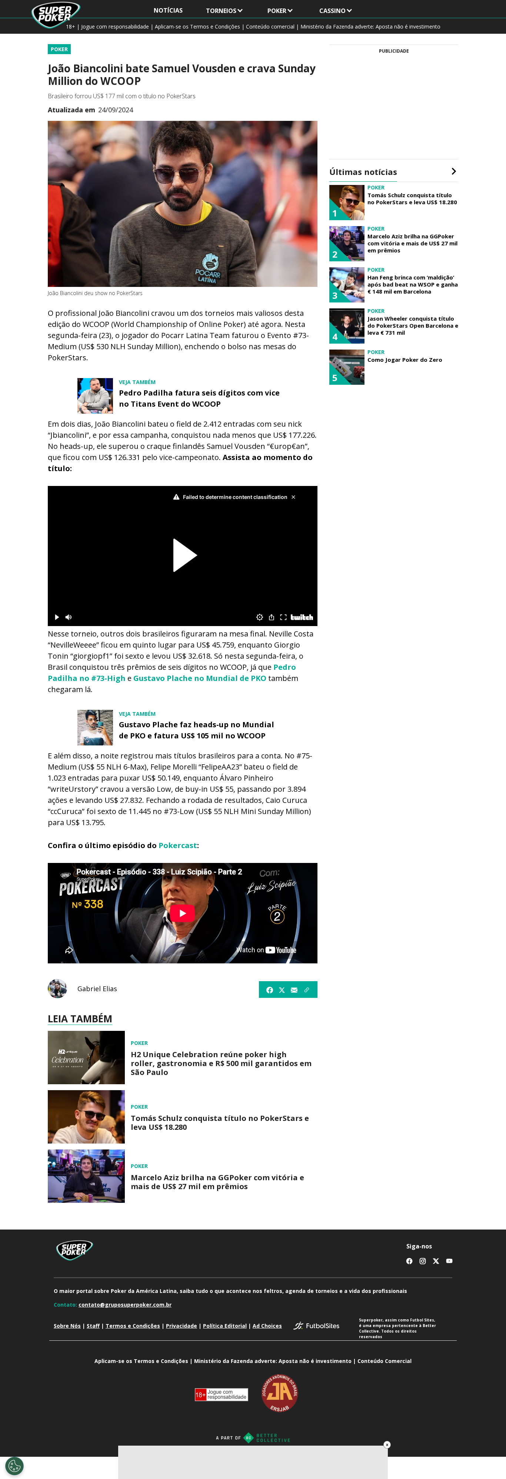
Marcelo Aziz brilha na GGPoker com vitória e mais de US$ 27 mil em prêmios (217, 1182)
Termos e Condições (133, 1325)
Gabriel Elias (97, 988)
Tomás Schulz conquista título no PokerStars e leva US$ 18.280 (220, 1123)
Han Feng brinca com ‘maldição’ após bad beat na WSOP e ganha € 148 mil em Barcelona (412, 284)
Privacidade (181, 1325)
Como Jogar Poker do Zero (404, 359)
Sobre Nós (67, 1325)
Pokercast (178, 845)
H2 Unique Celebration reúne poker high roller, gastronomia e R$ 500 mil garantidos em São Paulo (221, 1063)
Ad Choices (267, 1325)
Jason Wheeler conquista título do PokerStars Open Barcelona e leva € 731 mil (412, 325)
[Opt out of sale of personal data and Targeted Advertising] (14, 1466)
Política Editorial (225, 1325)
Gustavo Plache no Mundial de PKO (199, 678)
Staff (93, 1325)
